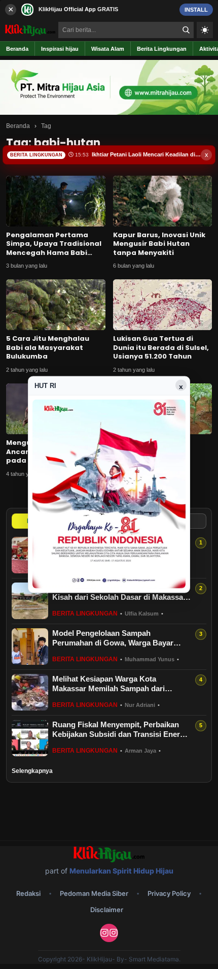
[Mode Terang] (205, 30)
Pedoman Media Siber (94, 893)
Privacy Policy (169, 893)
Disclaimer (106, 910)
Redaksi (28, 893)
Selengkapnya (32, 770)
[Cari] (186, 30)
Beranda (18, 126)
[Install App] (109, 9)
